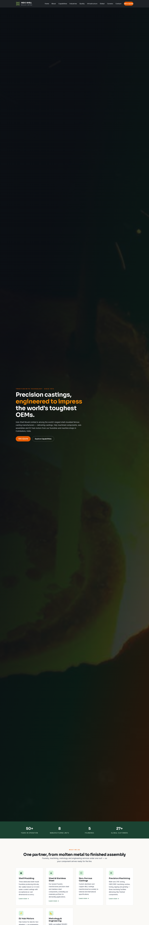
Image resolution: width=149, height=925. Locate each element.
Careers (110, 4)
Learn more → (24, 898)
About (53, 4)
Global (102, 4)
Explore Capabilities (43, 439)
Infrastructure (92, 4)
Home (47, 4)
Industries (73, 4)
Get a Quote (128, 4)
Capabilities (62, 4)
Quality (82, 4)
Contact (118, 4)
